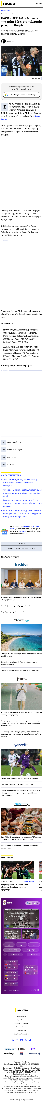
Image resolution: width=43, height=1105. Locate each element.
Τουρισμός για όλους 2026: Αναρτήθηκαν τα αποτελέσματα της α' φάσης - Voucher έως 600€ (22, 493)
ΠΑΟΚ (11, 549)
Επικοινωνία (21, 1016)
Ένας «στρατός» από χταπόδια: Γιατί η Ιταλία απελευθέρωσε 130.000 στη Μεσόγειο (20, 482)
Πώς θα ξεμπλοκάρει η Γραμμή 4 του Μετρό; (17, 606)
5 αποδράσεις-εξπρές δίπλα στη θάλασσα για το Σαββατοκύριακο (19, 663)
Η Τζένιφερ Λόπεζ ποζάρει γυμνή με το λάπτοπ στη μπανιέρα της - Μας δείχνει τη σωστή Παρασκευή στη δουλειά (21, 734)
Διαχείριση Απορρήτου (21, 1034)
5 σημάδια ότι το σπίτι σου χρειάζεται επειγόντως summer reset (19, 847)
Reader (26, 526)
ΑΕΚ (18, 549)
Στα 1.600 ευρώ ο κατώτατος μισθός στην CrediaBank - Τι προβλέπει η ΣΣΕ (21, 598)
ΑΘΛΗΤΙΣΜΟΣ (6, 10)
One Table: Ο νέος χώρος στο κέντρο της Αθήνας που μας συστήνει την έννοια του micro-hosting (21, 838)
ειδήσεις (22, 531)
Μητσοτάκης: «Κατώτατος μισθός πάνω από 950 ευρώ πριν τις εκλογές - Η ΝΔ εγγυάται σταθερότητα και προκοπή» (22, 513)
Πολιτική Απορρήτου (21, 1023)
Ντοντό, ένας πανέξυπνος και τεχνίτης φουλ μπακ (19, 778)
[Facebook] (17, 1040)
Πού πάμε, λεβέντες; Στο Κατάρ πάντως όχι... (18, 784)
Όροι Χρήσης (21, 1020)
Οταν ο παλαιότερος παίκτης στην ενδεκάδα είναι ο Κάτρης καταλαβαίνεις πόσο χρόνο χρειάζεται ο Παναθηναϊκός (20, 793)
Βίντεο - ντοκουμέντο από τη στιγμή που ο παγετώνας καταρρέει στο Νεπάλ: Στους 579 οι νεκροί (22, 503)
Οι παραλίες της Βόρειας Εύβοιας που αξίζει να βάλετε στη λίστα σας (21, 655)
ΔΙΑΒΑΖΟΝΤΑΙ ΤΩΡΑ (11, 475)
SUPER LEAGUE (29, 549)
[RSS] (13, 1040)
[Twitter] (26, 1040)
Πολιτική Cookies (21, 1027)
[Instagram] (21, 1040)
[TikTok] (30, 1040)
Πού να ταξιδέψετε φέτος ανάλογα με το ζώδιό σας (19, 670)
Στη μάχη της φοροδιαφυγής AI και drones (17, 612)
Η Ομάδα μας (21, 1030)
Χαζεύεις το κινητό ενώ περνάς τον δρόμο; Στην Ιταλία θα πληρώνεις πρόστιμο (21, 713)
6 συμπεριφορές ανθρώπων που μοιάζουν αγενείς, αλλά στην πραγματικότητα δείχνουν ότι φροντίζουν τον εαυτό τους (20, 723)
